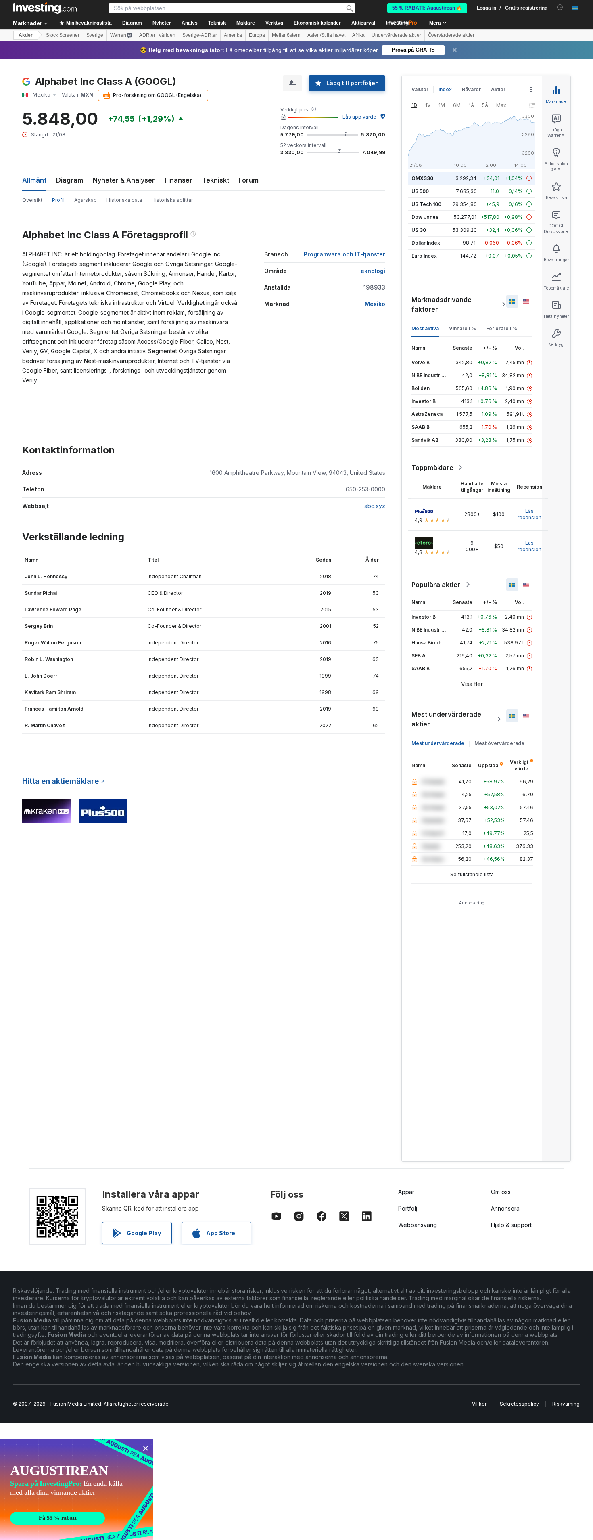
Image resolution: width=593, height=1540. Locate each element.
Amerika (233, 35)
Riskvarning (566, 1404)
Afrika (358, 35)
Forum (249, 180)
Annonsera (505, 1208)
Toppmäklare (432, 468)
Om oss (501, 1191)
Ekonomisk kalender (317, 23)
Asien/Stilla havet (326, 35)
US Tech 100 (426, 204)
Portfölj (407, 1208)
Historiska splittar (172, 200)
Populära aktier (435, 585)
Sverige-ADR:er (199, 35)
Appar (406, 1191)
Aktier (26, 35)
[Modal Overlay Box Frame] (76, 1489)
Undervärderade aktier (396, 35)
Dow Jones (424, 217)
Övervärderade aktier (451, 35)
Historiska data (124, 200)
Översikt (32, 200)
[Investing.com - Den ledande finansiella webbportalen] (45, 8)
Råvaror (471, 89)
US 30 (418, 230)
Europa (257, 35)
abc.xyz (374, 505)
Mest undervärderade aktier (446, 719)
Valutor (419, 89)
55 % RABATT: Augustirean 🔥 (427, 8)
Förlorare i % (501, 328)
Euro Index (424, 256)
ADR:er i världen (157, 35)
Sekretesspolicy (519, 1404)
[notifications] (560, 7)
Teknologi (371, 270)
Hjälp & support (511, 1224)
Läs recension (529, 514)
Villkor (479, 1404)
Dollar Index (425, 243)
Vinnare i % (462, 328)
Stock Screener (62, 35)
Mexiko (375, 303)
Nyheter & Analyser (124, 180)
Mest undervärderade (437, 743)
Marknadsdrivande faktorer (441, 304)
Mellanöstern (286, 35)
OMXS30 (422, 178)
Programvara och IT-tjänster (344, 254)
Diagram (69, 180)
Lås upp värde (359, 117)
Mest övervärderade (499, 743)
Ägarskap (85, 200)
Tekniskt (215, 180)
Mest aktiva (425, 328)
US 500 (420, 191)
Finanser (178, 180)
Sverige (94, 35)
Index (445, 89)
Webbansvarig (417, 1224)
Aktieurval (363, 23)
